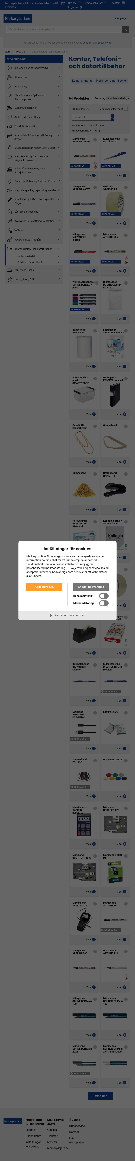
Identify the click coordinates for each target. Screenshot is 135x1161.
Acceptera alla (44, 586)
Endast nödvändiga (91, 586)
